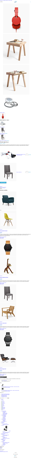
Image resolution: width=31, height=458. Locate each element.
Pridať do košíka (3, 182)
